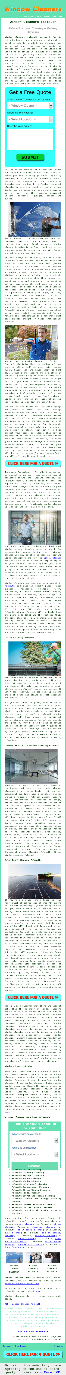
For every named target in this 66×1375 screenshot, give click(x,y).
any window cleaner (41, 495)
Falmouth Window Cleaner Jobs (22, 1284)
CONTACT (47, 16)
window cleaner (14, 399)
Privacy (58, 1346)
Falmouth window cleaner (19, 261)
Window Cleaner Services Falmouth (27, 1117)
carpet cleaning (24, 1224)
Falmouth (10, 586)
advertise (44, 264)
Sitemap (7, 1346)
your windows (12, 402)
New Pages (20, 1346)
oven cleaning (13, 1233)
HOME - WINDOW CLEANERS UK (33, 1331)
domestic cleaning (43, 1227)
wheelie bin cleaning (31, 1245)
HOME (25, 16)
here (7, 1112)
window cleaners (51, 1009)
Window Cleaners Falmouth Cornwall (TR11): (33, 37)
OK (58, 1372)
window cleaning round (18, 558)
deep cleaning (13, 1247)
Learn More (42, 1372)
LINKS (32, 16)
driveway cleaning (46, 1236)
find (14, 1071)
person (15, 293)
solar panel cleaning (31, 1230)
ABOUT (39, 16)
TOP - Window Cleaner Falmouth (22, 1304)
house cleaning (27, 1239)
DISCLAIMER (57, 16)
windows (46, 364)
